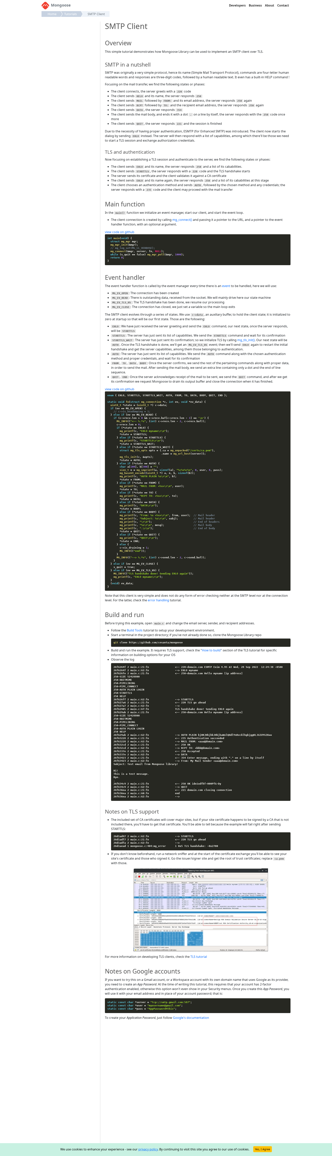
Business (255, 5)
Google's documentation (191, 1018)
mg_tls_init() (246, 340)
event (226, 286)
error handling (158, 600)
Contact (283, 5)
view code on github (119, 232)
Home (52, 14)
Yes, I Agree (262, 1149)
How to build (211, 650)
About (269, 5)
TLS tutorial (198, 957)
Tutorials (70, 14)
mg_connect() (182, 220)
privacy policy (148, 1149)
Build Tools (135, 630)
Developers (237, 5)
